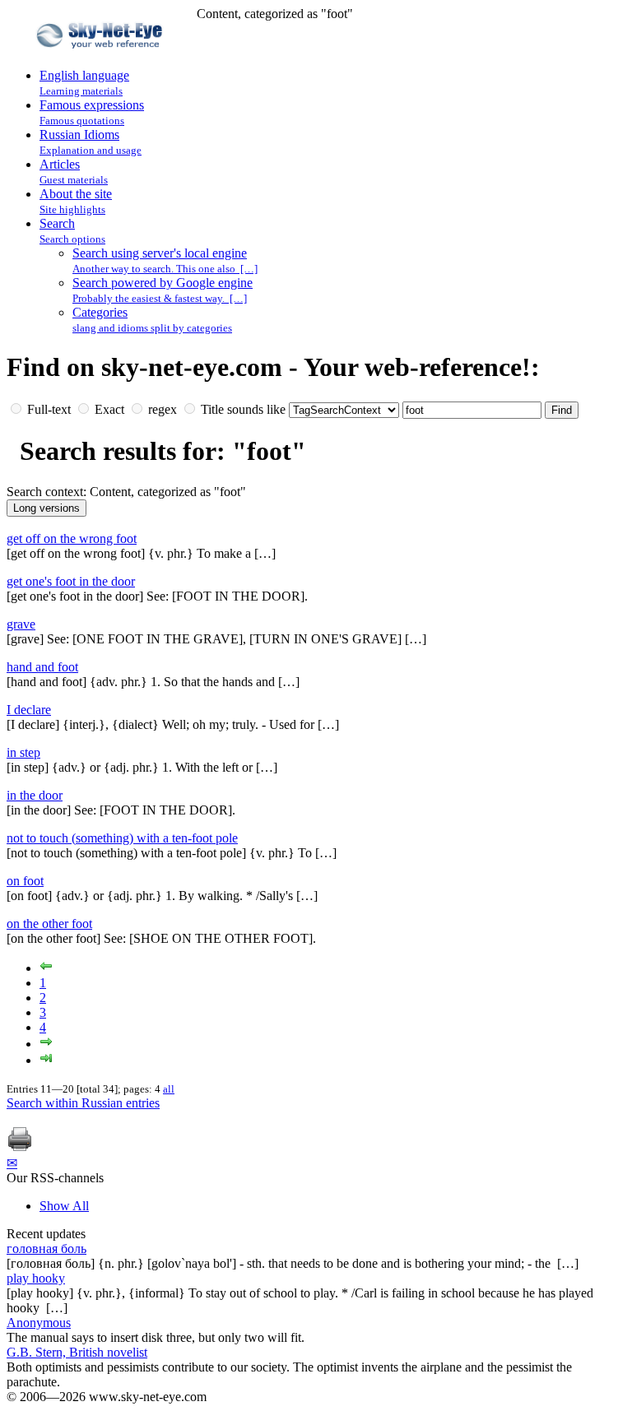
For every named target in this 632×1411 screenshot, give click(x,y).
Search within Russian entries (83, 1103)
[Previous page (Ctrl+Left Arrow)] (46, 968)
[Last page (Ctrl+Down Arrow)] (46, 1060)
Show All (64, 1206)
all (168, 1089)
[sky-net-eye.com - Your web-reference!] (102, 60)
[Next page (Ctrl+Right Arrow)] (46, 1044)
